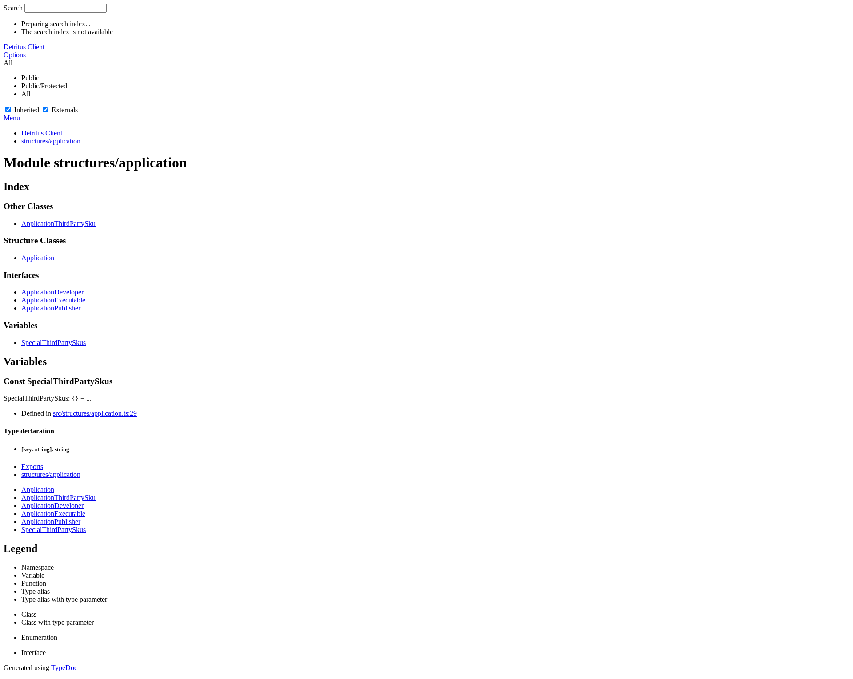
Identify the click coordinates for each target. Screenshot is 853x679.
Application (37, 258)
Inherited (26, 110)
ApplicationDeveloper (52, 292)
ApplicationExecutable (53, 300)
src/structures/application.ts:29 (95, 413)
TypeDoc (64, 667)
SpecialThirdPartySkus (53, 342)
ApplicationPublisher (50, 308)
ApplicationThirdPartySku (58, 223)
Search (13, 8)
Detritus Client (24, 47)
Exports (32, 466)
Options (15, 55)
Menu (12, 118)
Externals (65, 110)
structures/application (50, 141)
